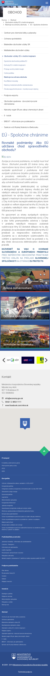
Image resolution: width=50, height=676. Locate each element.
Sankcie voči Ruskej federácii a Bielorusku (21, 127)
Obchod (13, 20)
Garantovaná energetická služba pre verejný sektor (16, 508)
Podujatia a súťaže (7, 602)
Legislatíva (5, 497)
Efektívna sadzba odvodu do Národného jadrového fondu (18, 511)
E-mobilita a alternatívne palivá (11, 463)
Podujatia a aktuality (8, 555)
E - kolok (7, 115)
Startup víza (5, 604)
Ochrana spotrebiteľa (12, 39)
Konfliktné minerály (11, 81)
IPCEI (3, 468)
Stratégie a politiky (7, 593)
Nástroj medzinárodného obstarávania (18, 85)
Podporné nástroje (7, 596)
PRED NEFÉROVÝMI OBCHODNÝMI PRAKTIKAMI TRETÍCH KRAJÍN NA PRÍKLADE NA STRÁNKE (25, 255)
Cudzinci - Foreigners (8, 544)
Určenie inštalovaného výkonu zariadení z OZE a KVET (17, 483)
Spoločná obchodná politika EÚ (15, 61)
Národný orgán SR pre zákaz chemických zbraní (23, 110)
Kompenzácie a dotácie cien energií (12, 525)
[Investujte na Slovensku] (25, 336)
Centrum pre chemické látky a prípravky (20, 33)
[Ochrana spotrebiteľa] (25, 308)
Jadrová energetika (7, 505)
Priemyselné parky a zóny (9, 465)
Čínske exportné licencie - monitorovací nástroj (21, 89)
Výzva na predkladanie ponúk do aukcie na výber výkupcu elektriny (21, 516)
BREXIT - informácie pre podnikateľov (19, 121)
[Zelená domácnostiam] (25, 280)
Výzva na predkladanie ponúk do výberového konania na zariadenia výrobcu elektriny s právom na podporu (23, 528)
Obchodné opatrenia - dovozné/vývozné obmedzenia (20, 102)
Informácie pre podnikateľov (10, 547)
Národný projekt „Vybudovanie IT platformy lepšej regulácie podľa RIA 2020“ (23, 558)
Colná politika (9, 73)
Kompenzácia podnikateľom (10, 514)
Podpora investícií (7, 581)
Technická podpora (25, 672)
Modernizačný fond (7, 522)
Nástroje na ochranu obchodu (16, 25)
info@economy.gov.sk (14, 398)
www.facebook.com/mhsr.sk (15, 405)
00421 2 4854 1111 (13, 402)
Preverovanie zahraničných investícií (12, 553)
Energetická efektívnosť (8, 503)
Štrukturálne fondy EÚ (8, 573)
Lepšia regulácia (6, 550)
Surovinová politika (7, 494)
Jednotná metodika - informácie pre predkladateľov (16, 541)
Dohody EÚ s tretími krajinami (14, 65)
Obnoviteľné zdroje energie (9, 491)
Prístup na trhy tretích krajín (14, 69)
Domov (4, 20)
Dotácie (4, 579)
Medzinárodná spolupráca (9, 500)
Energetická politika (7, 486)
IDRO (3, 471)
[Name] (46, 3)
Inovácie (4, 576)
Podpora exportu (11, 95)
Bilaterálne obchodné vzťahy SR (17, 44)
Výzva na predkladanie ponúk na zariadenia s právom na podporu (21, 519)
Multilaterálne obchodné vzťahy (16, 50)
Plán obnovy (5, 570)
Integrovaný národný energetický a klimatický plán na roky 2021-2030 (22, 489)
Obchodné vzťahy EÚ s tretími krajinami (19, 22)
